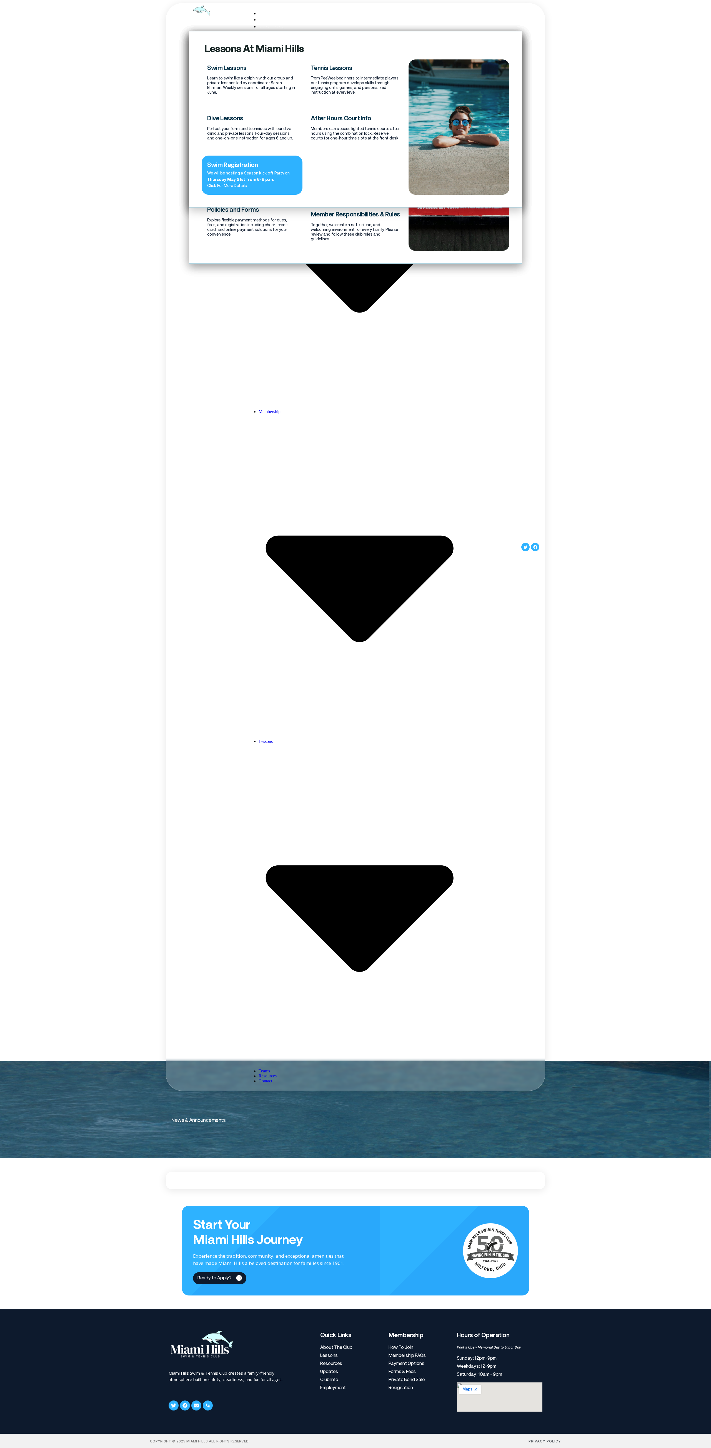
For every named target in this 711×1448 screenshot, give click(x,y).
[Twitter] (525, 547)
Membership (273, 26)
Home (266, 13)
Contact (265, 1080)
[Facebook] (535, 547)
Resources (268, 1075)
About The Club (276, 19)
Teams (264, 1070)
